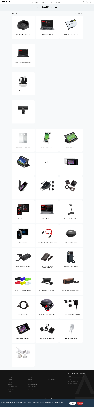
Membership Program (32, 384)
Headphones (10, 381)
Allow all (80, 403)
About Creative (51, 376)
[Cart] (91, 2)
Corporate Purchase (72, 383)
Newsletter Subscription (73, 379)
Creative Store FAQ (32, 386)
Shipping (30, 381)
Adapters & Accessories (13, 386)
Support (58, 2)
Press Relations (51, 379)
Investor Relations (52, 377)
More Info (72, 403)
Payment (30, 377)
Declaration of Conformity (53, 381)
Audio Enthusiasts (11, 387)
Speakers (10, 379)
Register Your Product (73, 381)
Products (30, 376)
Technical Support (32, 387)
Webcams (10, 384)
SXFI (43, 2)
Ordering (30, 379)
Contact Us (30, 389)
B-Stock (9, 391)
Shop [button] (50, 2)
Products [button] (35, 2)
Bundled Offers (11, 389)
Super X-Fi (10, 376)
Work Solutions (11, 382)
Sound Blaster (11, 377)
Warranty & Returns (32, 382)
